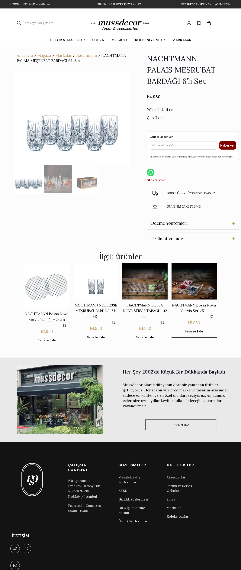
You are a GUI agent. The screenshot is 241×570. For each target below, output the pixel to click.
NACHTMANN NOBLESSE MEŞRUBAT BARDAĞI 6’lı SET (96, 311)
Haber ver (227, 145)
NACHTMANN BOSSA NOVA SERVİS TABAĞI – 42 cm (145, 311)
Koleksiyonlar (178, 516)
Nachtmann (86, 55)
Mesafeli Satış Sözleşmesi (129, 479)
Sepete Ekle (47, 340)
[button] (193, 223)
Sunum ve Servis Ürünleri (179, 488)
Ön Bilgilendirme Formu (131, 510)
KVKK (122, 491)
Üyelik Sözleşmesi (132, 521)
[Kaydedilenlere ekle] (64, 325)
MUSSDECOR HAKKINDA (196, 4)
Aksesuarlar (176, 477)
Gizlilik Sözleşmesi (133, 499)
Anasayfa (25, 55)
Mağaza (44, 55)
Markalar (64, 55)
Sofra (171, 499)
